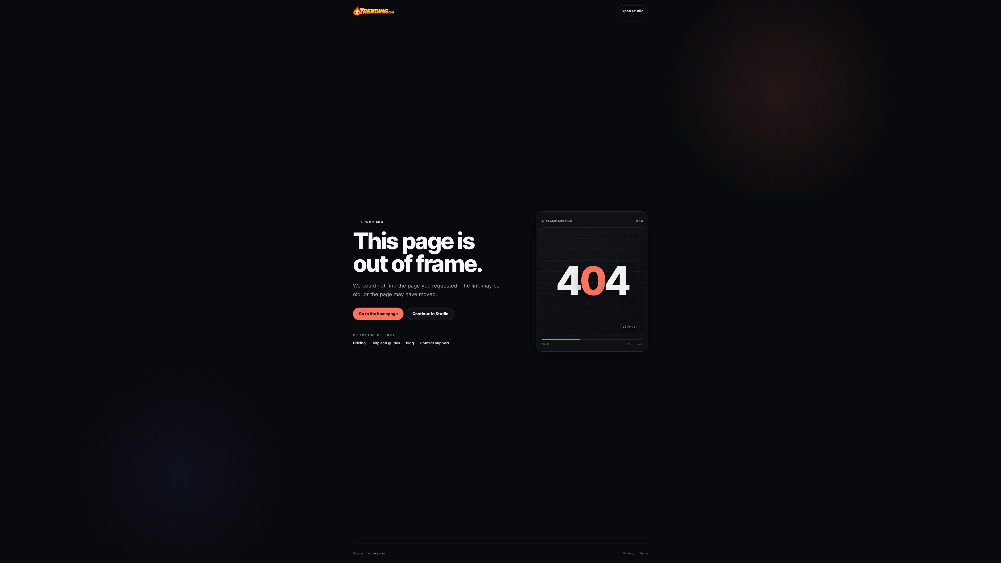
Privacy (628, 553)
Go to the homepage (378, 313)
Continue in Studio (430, 313)
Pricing (359, 343)
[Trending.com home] (374, 11)
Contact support (434, 343)
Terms (643, 553)
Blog (410, 343)
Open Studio (632, 11)
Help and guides (385, 343)
